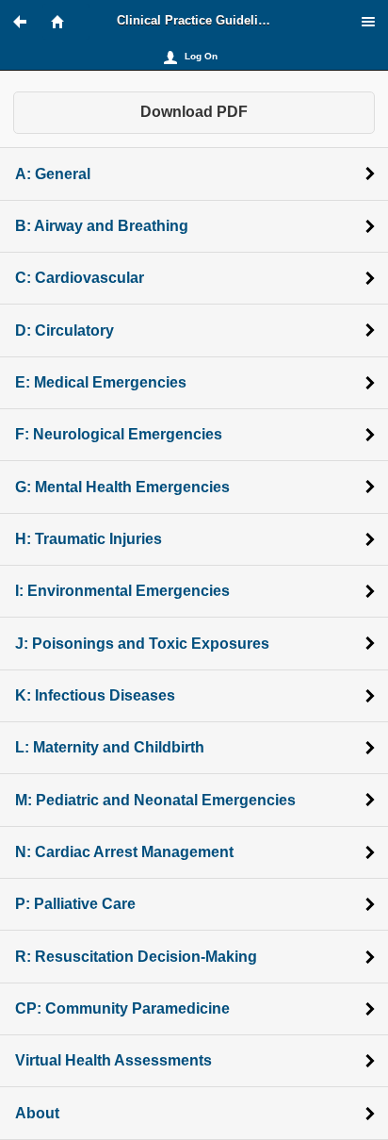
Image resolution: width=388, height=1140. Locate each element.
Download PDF (194, 112)
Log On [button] (201, 56)
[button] (28, 22)
